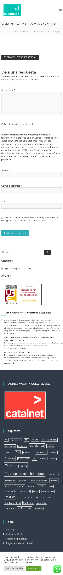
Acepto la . (20, 124)
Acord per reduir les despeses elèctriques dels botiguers (28, 320)
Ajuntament (16, 440)
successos (39, 509)
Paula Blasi (25, 491)
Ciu (18, 452)
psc (43, 497)
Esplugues (16, 465)
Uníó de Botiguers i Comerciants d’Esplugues (28, 312)
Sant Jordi (28, 503)
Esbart (43, 458)
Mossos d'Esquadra (14, 486)
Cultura (10, 458)
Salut (50, 497)
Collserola (27, 452)
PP (37, 497)
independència (39, 480)
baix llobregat (49, 439)
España (53, 459)
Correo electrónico (11, 186)
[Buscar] (47, 252)
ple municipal (48, 491)
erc (34, 458)
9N (6, 439)
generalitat (23, 481)
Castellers (22, 446)
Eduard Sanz (23, 459)
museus (31, 486)
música (41, 486)
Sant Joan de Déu (12, 503)
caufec (50, 446)
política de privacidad (24, 124)
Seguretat (10, 508)
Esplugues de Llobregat (25, 474)
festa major (53, 474)
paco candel (10, 491)
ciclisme (8, 452)
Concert (53, 453)
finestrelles (10, 480)
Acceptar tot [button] (34, 568)
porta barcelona (25, 497)
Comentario (8, 90)
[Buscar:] (22, 252)
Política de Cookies (15, 534)
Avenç (35, 440)
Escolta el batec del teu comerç (18, 352)
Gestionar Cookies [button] (14, 568)
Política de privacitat (16, 538)
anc (26, 440)
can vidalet (10, 446)
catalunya (37, 445)
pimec (36, 491)
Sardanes (41, 503)
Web (3, 201)
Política (10, 497)
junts (54, 480)
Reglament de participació (19, 543)
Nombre (6, 170)
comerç (41, 452)
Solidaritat (24, 508)
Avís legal (11, 529)
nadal (50, 486)
